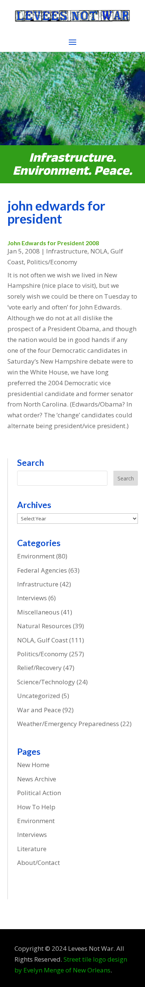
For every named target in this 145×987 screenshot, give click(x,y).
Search (125, 478)
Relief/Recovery (39, 667)
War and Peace (39, 710)
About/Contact (38, 862)
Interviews (32, 598)
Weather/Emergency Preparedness (68, 723)
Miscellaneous (38, 612)
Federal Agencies (42, 570)
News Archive (36, 779)
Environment (36, 556)
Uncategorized (38, 695)
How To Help (36, 807)
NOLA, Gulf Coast (42, 640)
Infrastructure (66, 251)
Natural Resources (44, 626)
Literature (31, 848)
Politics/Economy (52, 262)
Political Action (39, 792)
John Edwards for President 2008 (53, 242)
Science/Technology (46, 682)
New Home (33, 764)
